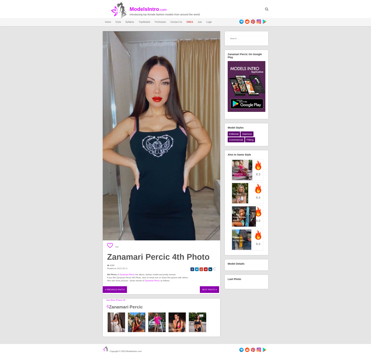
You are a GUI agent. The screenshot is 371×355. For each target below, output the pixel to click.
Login (209, 22)
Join (200, 22)
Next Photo (209, 289)
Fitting (250, 139)
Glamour (247, 134)
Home (108, 22)
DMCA (190, 22)
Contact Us (176, 22)
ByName (130, 22)
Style (118, 22)
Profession (160, 22)
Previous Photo (115, 289)
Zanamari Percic (127, 274)
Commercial (236, 139)
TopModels (144, 22)
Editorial (234, 134)
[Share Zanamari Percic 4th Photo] (214, 270)
